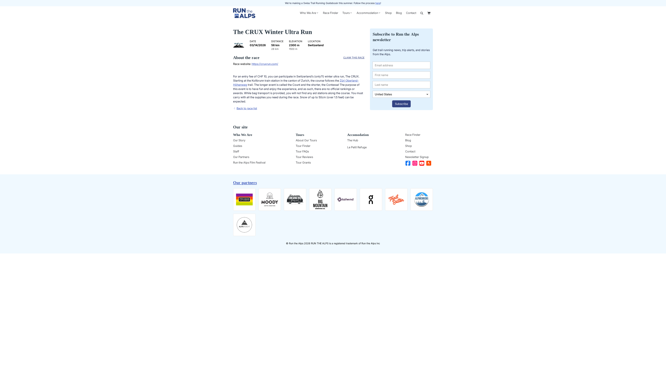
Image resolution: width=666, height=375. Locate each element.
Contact (411, 13)
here (377, 3)
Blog (399, 13)
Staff (236, 151)
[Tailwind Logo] (345, 199)
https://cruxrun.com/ (265, 64)
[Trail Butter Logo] (396, 199)
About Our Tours (306, 140)
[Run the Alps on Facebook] (408, 163)
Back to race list (247, 108)
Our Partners (241, 157)
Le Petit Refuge (357, 147)
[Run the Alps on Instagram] (415, 163)
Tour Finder (303, 146)
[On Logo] (371, 199)
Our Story (239, 140)
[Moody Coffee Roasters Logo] (269, 199)
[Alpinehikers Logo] (421, 199)
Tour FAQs (302, 151)
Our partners (245, 182)
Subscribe (401, 104)
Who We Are (308, 13)
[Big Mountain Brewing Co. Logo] (320, 199)
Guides (237, 146)
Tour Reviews (304, 157)
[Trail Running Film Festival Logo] (295, 199)
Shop (388, 13)
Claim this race (353, 57)
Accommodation (367, 13)
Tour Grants (303, 162)
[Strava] (429, 163)
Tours (346, 13)
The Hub (352, 140)
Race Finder (330, 13)
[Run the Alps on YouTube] (422, 163)
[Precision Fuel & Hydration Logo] (244, 199)
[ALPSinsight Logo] (244, 225)
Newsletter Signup (417, 157)
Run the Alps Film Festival (249, 162)
